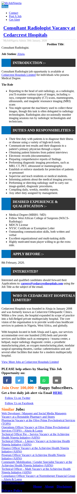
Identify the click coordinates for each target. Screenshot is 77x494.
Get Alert (14, 19)
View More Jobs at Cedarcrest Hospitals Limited (30, 362)
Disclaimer (64, 486)
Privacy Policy (11, 490)
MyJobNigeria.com (12, 482)
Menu (4, 6)
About (49, 486)
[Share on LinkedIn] (32, 380)
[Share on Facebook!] (7, 380)
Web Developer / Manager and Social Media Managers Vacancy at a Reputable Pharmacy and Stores (33, 415)
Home (37, 486)
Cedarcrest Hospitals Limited (18, 74)
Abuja (20, 54)
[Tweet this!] (19, 380)
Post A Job (15, 16)
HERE (57, 393)
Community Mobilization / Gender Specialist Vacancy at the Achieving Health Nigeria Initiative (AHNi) (36, 463)
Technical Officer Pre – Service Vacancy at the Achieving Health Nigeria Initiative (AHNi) (35, 436)
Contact (13, 12)
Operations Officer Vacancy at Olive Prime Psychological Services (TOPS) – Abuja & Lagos (35, 429)
